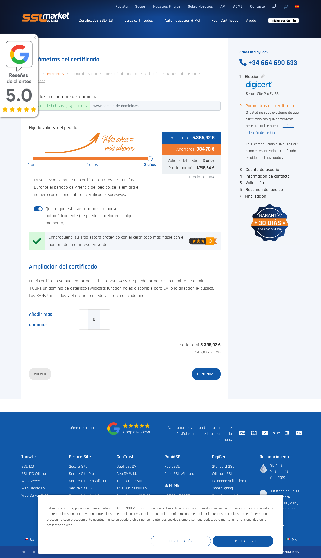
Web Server (30, 481)
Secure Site (78, 466)
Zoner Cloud (29, 552)
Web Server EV (33, 488)
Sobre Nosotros (200, 6)
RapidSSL (172, 466)
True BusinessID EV (132, 488)
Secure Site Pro (81, 474)
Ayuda (251, 20)
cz (31, 539)
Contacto (257, 6)
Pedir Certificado (224, 20)
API (223, 6)
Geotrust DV (126, 466)
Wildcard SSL (222, 474)
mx (294, 539)
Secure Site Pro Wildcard (88, 481)
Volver (40, 374)
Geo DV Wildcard (130, 474)
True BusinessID (129, 481)
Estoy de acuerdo (243, 541)
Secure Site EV (81, 488)
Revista (121, 6)
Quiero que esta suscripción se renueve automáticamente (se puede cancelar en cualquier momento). (91, 216)
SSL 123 (27, 466)
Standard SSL (223, 466)
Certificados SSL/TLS (96, 20)
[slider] (150, 158)
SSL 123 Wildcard (34, 474)
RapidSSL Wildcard (179, 474)
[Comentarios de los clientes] (128, 428)
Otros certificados (139, 20)
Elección (250, 76)
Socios (140, 6)
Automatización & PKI (183, 20)
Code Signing (222, 488)
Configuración (180, 541)
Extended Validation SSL (231, 481)
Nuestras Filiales (166, 6)
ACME (238, 6)
